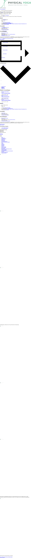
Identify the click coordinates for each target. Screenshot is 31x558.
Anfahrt (2, 143)
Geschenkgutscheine (4, 150)
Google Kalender (4, 86)
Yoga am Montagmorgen (5, 96)
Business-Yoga (3, 139)
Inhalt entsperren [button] (2, 39)
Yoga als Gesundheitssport (5, 152)
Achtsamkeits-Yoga (4, 138)
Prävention (19, 23)
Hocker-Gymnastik (4, 147)
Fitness (10, 23)
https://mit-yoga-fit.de (6, 24)
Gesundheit (13, 23)
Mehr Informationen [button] (2, 124)
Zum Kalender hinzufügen (3, 63)
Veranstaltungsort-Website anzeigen (6, 35)
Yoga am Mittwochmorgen (5, 127)
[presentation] (5, 91)
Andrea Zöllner (3, 27)
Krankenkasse (16, 23)
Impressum (1, 133)
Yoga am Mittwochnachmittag (6, 22)
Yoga (26, 23)
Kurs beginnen (3, 140)
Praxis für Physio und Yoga (5, 118)
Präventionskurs (23, 23)
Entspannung (7, 23)
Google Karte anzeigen (12, 34)
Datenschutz (1, 134)
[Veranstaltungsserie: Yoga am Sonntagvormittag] (8, 94)
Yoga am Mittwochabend (5, 128)
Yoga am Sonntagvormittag (6, 93)
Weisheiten (3, 151)
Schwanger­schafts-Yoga (4, 141)
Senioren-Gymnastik (4, 149)
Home (2, 137)
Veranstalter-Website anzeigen (5, 29)
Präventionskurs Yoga (10, 108)
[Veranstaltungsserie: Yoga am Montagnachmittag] (8, 101)
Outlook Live (3, 88)
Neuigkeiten (3, 145)
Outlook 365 (3, 87)
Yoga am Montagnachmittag (6, 100)
